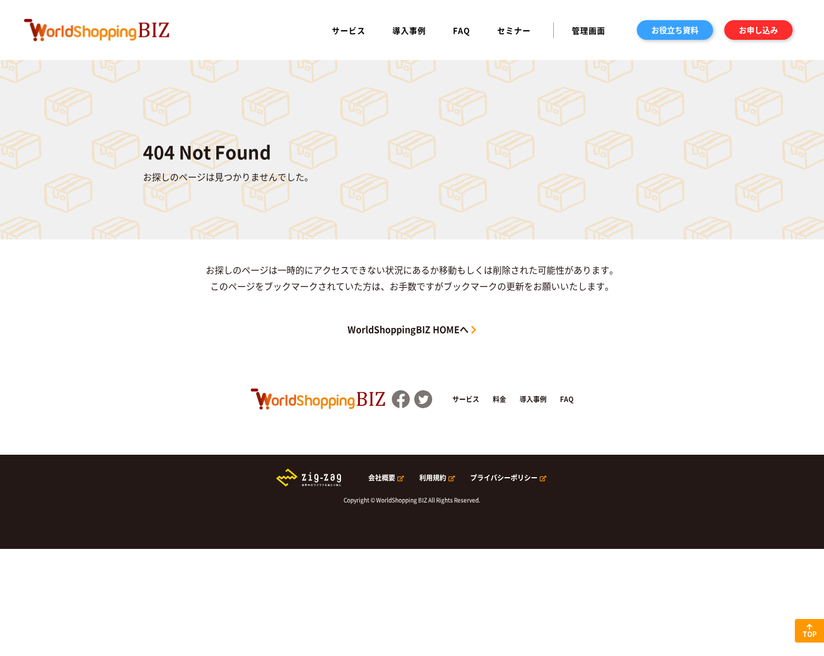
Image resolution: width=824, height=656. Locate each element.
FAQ (461, 30)
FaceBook (401, 399)
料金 (499, 399)
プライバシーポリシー (504, 478)
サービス (348, 30)
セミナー (514, 30)
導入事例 (409, 30)
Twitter (423, 399)
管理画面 (588, 30)
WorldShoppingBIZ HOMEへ (408, 329)
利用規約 (432, 478)
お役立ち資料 (674, 29)
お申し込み (758, 29)
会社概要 (381, 478)
